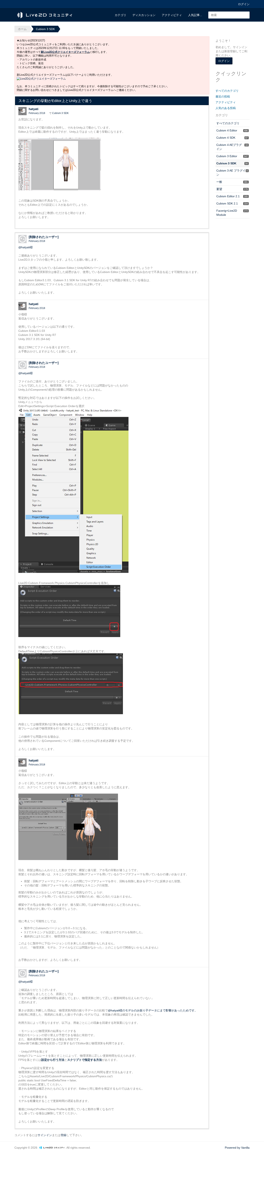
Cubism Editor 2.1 (232, 196)
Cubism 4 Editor (232, 130)
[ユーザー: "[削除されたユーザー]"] (22, 239)
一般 (232, 181)
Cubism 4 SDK (232, 137)
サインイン (45, 1135)
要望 (232, 189)
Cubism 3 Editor (232, 156)
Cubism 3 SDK (60, 113)
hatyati (33, 109)
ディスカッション (144, 15)
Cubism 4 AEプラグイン (232, 147)
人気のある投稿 (226, 108)
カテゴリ (120, 15)
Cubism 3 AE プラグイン (232, 172)
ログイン (244, 4)
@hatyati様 (25, 247)
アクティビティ (172, 15)
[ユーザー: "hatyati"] (22, 111)
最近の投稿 (223, 96)
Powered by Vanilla (237, 1147)
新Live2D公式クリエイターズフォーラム (65, 51)
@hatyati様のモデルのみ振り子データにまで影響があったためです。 (152, 1010)
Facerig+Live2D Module (232, 212)
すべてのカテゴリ (227, 90)
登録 (63, 1135)
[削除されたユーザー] (44, 237)
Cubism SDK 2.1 (232, 203)
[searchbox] (229, 15)
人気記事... (195, 15)
